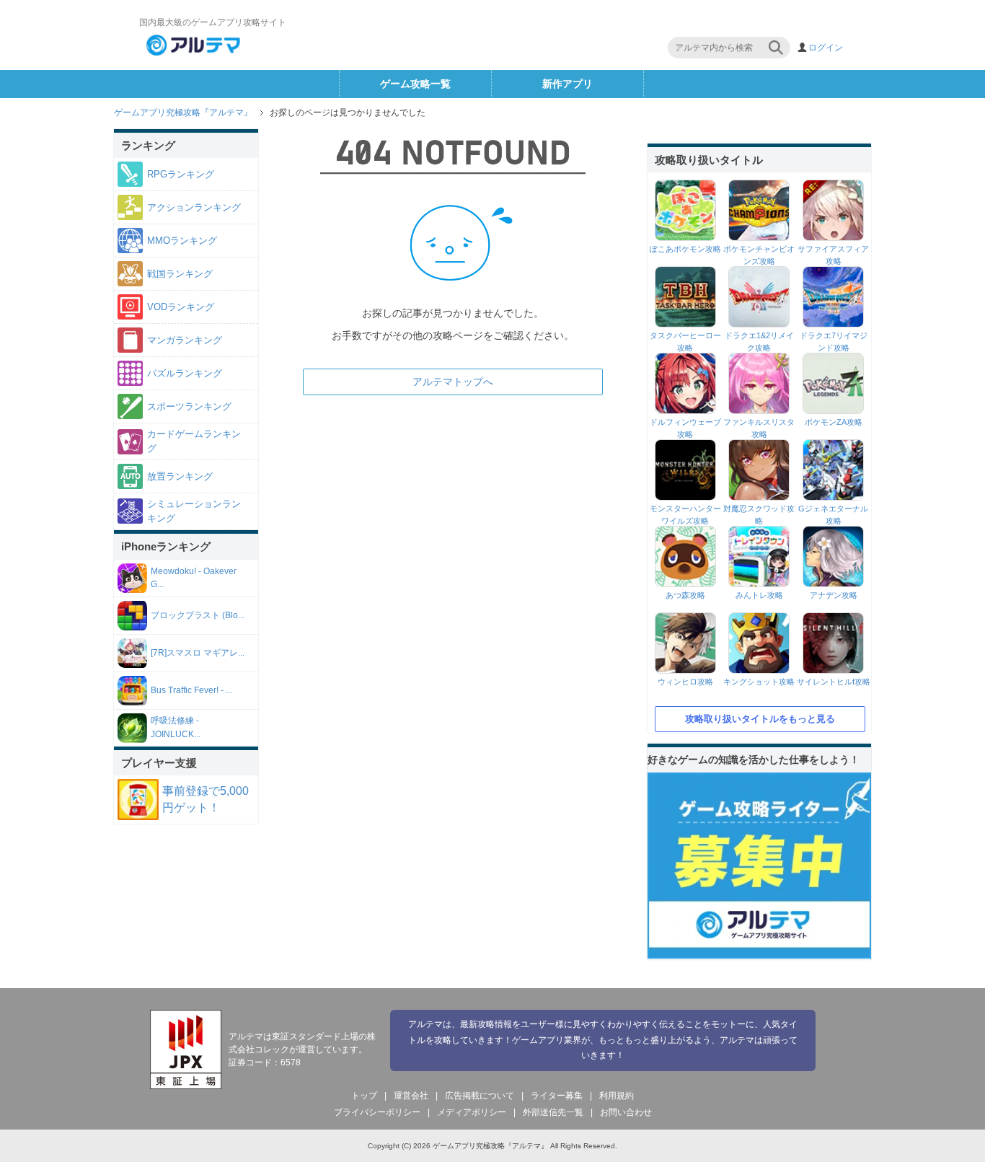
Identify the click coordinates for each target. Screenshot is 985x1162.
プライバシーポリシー (377, 1112)
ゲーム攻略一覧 (415, 83)
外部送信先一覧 (553, 1112)
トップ (364, 1096)
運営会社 (411, 1096)
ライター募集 (557, 1096)
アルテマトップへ (452, 381)
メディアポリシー (471, 1112)
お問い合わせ (626, 1112)
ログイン (825, 48)
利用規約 (616, 1096)
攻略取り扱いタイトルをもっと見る (760, 718)
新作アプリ (567, 83)
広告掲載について (479, 1096)
